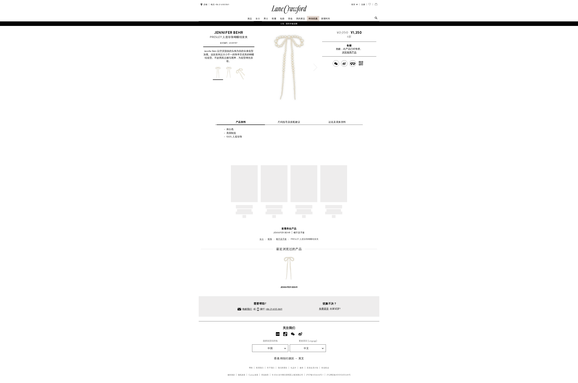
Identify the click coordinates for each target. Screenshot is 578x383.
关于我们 (270, 367)
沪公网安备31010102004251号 (339, 375)
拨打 (270, 309)
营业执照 (265, 375)
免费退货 (324, 308)
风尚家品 (300, 18)
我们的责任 (282, 367)
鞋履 (274, 18)
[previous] (262, 67)
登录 (353, 4)
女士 (258, 18)
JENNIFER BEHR (228, 32)
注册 (363, 4)
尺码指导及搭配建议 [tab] (289, 122)
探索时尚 (325, 18)
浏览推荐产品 (349, 52)
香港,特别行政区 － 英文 (289, 358)
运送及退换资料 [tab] (337, 122)
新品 (250, 18)
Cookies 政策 (253, 375)
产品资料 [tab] (241, 122)
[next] (315, 67)
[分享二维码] (361, 63)
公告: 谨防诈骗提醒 (289, 23)
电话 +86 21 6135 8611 (220, 4)
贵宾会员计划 (312, 367)
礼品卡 (293, 367)
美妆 (290, 18)
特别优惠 (313, 18)
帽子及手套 (299, 232)
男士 (266, 18)
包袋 (282, 18)
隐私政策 (241, 375)
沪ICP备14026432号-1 (314, 375)
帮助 (251, 367)
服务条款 (231, 375)
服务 (301, 367)
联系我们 (260, 367)
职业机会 (325, 367)
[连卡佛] (289, 13)
